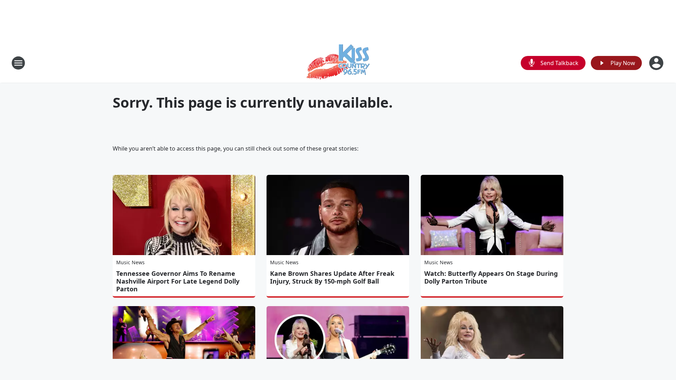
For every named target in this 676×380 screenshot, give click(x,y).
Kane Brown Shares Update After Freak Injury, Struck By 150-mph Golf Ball (332, 277)
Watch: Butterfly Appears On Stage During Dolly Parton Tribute (491, 277)
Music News (130, 262)
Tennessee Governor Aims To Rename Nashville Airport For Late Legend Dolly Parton (177, 281)
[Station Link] (338, 62)
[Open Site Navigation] (18, 63)
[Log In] (657, 63)
